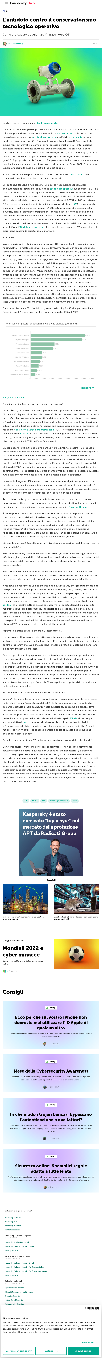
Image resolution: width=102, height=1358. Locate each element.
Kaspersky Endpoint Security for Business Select (24, 1267)
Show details (88, 1342)
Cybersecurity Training (14, 1304)
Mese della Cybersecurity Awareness (51, 1071)
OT (43, 801)
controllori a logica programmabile (34, 429)
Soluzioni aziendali (13, 1281)
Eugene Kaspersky (15, 44)
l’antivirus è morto (47, 123)
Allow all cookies (83, 1351)
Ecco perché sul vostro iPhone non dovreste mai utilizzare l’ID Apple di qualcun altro (51, 1022)
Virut (12, 397)
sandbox (7, 604)
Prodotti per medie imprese (17, 1256)
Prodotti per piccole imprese (18, 1236)
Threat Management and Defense (19, 1292)
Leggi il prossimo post (14, 941)
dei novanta (75, 137)
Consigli (52, 1008)
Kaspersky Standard (13, 1218)
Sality (6, 397)
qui (25, 722)
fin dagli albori (65, 133)
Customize (49, 1351)
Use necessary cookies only (19, 1351)
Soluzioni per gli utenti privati (19, 1211)
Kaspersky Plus (11, 1222)
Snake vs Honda (78, 507)
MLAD (73, 718)
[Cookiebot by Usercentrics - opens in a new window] (87, 1309)
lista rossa (76, 174)
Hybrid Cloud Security (14, 1300)
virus (75, 801)
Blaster (24, 433)
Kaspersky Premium (13, 1226)
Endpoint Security (12, 1296)
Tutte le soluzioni (12, 1230)
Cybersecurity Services (14, 1288)
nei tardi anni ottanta (45, 137)
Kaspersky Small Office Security (17, 1242)
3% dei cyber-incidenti (31, 227)
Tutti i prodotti (11, 1251)
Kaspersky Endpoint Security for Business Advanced (26, 1271)
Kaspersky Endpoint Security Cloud (19, 1246)
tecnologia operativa (62, 188)
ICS (6, 11)
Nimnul (20, 397)
